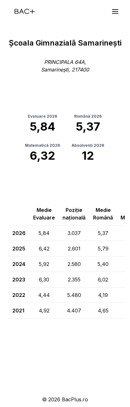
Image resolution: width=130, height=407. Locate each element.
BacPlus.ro (75, 399)
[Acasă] (24, 11)
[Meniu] (115, 11)
